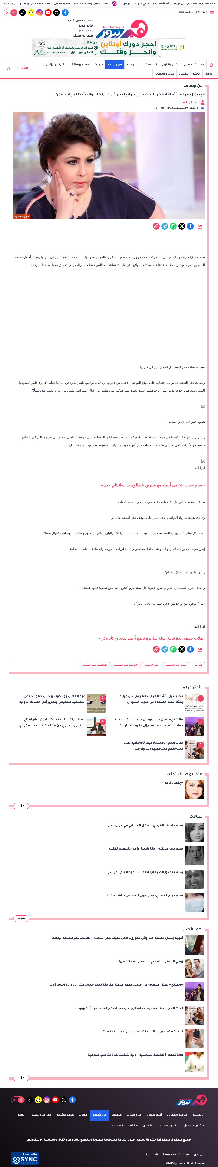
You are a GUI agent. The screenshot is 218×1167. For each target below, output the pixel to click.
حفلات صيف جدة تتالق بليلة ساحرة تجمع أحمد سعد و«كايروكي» (151, 638)
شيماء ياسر (191, 103)
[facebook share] (190, 226)
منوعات (132, 64)
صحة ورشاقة (80, 64)
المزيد (22, 805)
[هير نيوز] (121, 28)
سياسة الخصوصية (176, 1154)
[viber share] (164, 226)
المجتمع (117, 1125)
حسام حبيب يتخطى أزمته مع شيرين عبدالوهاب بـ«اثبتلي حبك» (153, 485)
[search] (8, 69)
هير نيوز (198, 665)
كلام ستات (150, 64)
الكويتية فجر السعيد (126, 665)
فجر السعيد (152, 665)
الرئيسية (198, 1115)
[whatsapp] (156, 226)
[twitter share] (181, 226)
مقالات (133, 1125)
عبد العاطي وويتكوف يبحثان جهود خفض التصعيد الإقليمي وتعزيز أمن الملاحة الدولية (83, 4)
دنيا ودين (149, 1125)
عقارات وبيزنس (56, 64)
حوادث (98, 64)
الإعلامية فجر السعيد (95, 665)
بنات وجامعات (164, 74)
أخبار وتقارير (170, 64)
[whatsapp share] (173, 226)
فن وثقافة (115, 64)
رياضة (209, 74)
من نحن (199, 1154)
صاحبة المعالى (194, 64)
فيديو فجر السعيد (176, 665)
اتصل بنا (152, 1154)
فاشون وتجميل (189, 74)
